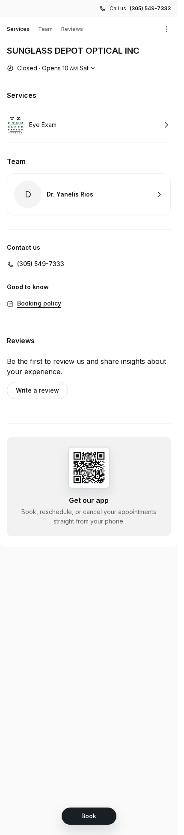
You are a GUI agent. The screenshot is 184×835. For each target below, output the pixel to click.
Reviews (72, 29)
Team (45, 29)
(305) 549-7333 (150, 8)
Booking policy (39, 303)
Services (18, 29)
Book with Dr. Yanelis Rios (88, 194)
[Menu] (166, 29)
